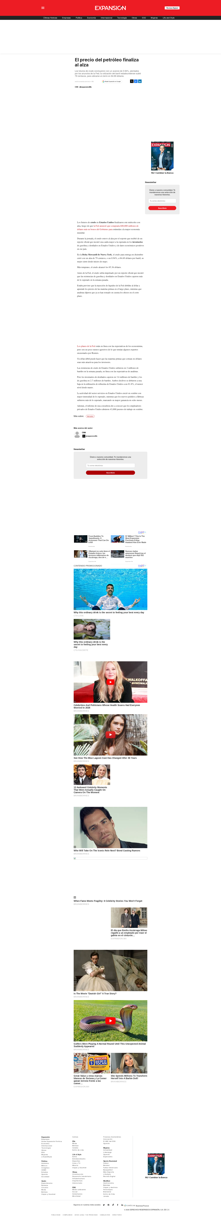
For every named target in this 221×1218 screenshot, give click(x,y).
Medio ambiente (79, 1189)
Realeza (44, 1185)
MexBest (106, 1181)
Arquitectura (77, 1181)
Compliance (67, 1214)
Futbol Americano (110, 1168)
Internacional (106, 18)
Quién (43, 1181)
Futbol (106, 1163)
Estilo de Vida (109, 1194)
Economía (91, 18)
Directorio (117, 1214)
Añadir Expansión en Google (113, 81)
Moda (43, 1190)
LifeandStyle (46, 1157)
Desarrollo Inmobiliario (81, 1176)
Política (79, 18)
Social (74, 1192)
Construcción (77, 1174)
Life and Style (168, 18)
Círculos (44, 1187)
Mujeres (154, 18)
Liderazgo (107, 1152)
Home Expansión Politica (51, 1141)
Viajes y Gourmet (48, 1194)
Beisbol (106, 1165)
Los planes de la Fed (86, 346)
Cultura (75, 1137)
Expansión (45, 1137)
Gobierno (45, 1163)
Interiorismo (77, 1183)
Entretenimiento (79, 1159)
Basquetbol (108, 1170)
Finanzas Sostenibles (112, 1137)
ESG (144, 18)
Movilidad (76, 1196)
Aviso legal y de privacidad (86, 1214)
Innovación (107, 1139)
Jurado (106, 1196)
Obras (134, 18)
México (44, 1165)
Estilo (74, 1157)
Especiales (107, 1157)
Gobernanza (77, 1194)
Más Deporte (108, 1172)
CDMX (43, 1170)
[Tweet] (132, 81)
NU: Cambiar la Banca (162, 173)
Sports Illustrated (110, 1161)
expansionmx (105, 1205)
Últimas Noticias (50, 18)
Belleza (44, 1192)
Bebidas (106, 1185)
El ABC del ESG (109, 1141)
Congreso (45, 1168)
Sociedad (45, 1176)
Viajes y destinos (110, 1187)
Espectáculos (47, 1183)
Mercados (90, 416)
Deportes (76, 1161)
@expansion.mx (113, 1204)
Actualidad (107, 1150)
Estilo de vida (78, 1150)
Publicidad (55, 1214)
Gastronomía (108, 1183)
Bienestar (107, 1192)
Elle (73, 1141)
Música (75, 1165)
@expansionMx (85, 87)
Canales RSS (105, 1214)
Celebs (75, 1148)
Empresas (66, 18)
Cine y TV (76, 1163)
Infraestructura (78, 1178)
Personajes (108, 1189)
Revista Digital (172, 8)
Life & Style (76, 1154)
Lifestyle (107, 1174)
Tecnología (122, 18)
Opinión (44, 1174)
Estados (44, 1172)
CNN (84, 432)
